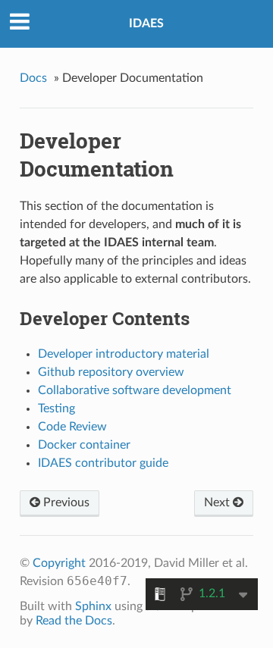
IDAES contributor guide (103, 463)
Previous (64, 502)
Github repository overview (111, 372)
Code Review (72, 427)
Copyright (59, 563)
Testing (56, 408)
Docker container (84, 445)
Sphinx (93, 606)
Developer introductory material (123, 354)
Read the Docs (74, 621)
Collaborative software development (134, 390)
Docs (33, 78)
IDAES (146, 23)
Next (218, 502)
